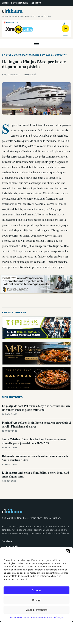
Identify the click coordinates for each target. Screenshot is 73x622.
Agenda (13, 546)
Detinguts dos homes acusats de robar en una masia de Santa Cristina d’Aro (35, 458)
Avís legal (58, 617)
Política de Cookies (19, 617)
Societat (61, 55)
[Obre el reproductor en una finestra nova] (64, 23)
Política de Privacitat (41, 617)
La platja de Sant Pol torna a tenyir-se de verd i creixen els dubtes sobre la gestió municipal (36, 408)
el (12, 10)
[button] (67, 551)
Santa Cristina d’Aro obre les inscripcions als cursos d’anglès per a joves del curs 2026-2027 (34, 441)
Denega (36, 600)
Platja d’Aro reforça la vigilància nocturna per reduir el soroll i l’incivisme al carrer (36, 424)
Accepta (36, 590)
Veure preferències (36, 609)
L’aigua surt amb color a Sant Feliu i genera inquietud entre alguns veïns (35, 474)
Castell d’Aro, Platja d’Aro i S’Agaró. (27, 55)
